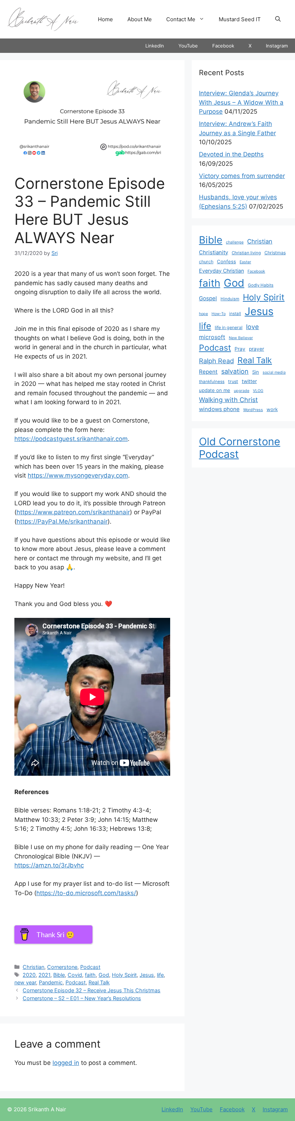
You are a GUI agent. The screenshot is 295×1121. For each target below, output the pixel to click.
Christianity (213, 252)
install (235, 313)
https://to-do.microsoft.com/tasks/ (86, 893)
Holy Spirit (124, 975)
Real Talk (99, 982)
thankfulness (211, 381)
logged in (66, 1062)
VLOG (258, 390)
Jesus (147, 975)
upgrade (241, 390)
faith (90, 975)
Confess (226, 261)
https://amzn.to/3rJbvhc (49, 865)
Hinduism (230, 298)
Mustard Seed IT (240, 19)
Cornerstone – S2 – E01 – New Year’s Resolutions (82, 998)
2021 (44, 975)
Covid (75, 975)
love (252, 327)
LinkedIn (154, 46)
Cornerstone (62, 967)
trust (233, 381)
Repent (208, 371)
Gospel (208, 298)
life (160, 975)
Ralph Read (216, 361)
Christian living (246, 252)
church (206, 261)
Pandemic (51, 982)
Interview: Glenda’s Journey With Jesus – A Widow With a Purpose (241, 102)
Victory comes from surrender (242, 175)
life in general (228, 327)
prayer (256, 349)
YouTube (188, 46)
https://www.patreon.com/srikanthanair (73, 512)
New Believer (241, 338)
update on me (214, 390)
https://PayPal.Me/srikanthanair (62, 521)
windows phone (219, 409)
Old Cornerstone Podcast (239, 447)
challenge (235, 242)
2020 (29, 975)
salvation (235, 371)
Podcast (90, 967)
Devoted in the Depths (231, 154)
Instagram (277, 46)
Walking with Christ (228, 400)
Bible (59, 975)
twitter (249, 381)
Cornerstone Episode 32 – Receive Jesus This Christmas (91, 990)
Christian (33, 967)
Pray (240, 349)
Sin (255, 372)
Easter (245, 262)
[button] (278, 19)
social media (274, 372)
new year (25, 982)
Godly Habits (260, 285)
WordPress (253, 409)
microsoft (212, 337)
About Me (139, 19)
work (272, 409)
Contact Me (180, 19)
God (104, 975)
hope (203, 313)
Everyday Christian (221, 271)
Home (105, 19)
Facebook (223, 46)
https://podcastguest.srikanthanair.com (71, 438)
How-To (219, 313)
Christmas (275, 252)
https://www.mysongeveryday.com (78, 475)
